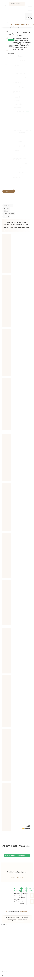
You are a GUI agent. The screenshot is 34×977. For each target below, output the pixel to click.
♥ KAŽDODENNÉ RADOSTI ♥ (20, 24)
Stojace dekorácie (9, 213)
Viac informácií (20, 920)
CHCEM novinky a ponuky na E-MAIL (16, 855)
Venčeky (6, 208)
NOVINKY (7, 191)
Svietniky (6, 205)
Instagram (5, 924)
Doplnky (6, 216)
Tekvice (6, 211)
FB (1, 924)
